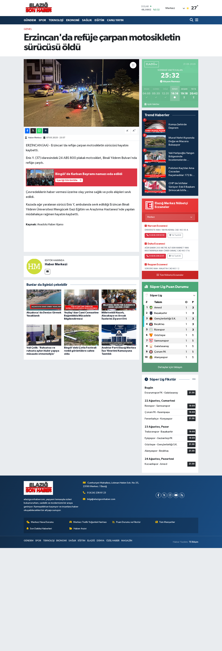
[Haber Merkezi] (34, 266)
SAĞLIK (87, 20)
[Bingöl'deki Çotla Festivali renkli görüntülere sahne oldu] (81, 335)
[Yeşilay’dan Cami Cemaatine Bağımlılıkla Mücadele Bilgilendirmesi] (81, 300)
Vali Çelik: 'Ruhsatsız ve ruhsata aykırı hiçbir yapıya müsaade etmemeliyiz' (42, 350)
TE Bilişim (193, 542)
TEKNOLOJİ (56, 20)
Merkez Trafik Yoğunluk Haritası (90, 522)
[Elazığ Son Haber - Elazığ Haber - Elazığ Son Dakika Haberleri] (38, 8)
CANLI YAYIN (115, 20)
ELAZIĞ (91, 540)
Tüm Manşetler (167, 522)
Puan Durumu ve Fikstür (128, 522)
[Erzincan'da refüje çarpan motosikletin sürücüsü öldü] (81, 93)
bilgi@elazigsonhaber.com (101, 499)
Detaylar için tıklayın (170, 367)
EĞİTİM (99, 20)
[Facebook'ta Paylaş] (27, 131)
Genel (28, 29)
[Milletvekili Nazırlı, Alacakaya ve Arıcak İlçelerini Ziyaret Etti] (119, 300)
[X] (164, 495)
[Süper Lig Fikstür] (194, 379)
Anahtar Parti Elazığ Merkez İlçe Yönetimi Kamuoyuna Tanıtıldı (119, 350)
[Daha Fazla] (45, 131)
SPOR (42, 20)
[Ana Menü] (196, 20)
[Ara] (192, 20)
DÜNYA (100, 540)
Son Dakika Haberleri (41, 528)
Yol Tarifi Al (176, 235)
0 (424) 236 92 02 (156, 235)
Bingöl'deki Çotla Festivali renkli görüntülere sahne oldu (80, 350)
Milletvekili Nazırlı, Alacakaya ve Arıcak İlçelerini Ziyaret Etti (114, 315)
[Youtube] (176, 495)
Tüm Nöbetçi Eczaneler (171, 275)
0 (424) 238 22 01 (156, 256)
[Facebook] (158, 495)
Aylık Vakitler (153, 104)
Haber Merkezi (35, 138)
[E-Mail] (47, 271)
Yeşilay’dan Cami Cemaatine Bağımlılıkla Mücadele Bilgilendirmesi (81, 315)
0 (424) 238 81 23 (96, 492)
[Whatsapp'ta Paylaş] (39, 131)
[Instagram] (170, 495)
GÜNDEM (30, 20)
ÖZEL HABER (112, 540)
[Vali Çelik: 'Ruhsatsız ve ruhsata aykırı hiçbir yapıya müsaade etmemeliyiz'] (43, 335)
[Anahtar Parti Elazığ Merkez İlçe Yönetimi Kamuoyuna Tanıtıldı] (119, 335)
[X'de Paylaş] (33, 131)
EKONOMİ (72, 20)
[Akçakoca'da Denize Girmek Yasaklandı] (43, 300)
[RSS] (181, 495)
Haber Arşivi (80, 528)
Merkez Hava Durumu (42, 522)
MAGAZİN (126, 540)
